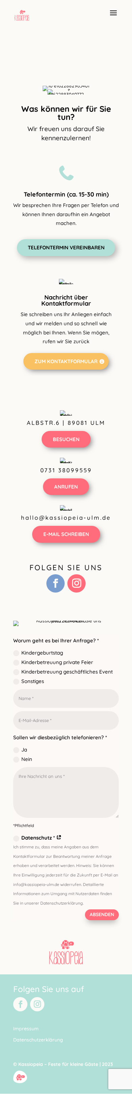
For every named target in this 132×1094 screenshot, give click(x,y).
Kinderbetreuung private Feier (57, 662)
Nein (26, 759)
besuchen (66, 439)
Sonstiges (32, 681)
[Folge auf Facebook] (55, 583)
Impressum (26, 1029)
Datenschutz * (38, 837)
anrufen (66, 486)
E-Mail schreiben (66, 534)
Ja (24, 749)
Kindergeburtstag (42, 652)
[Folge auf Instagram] (76, 583)
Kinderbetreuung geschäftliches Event (67, 671)
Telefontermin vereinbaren (66, 247)
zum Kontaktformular (66, 361)
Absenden (102, 914)
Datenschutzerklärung (38, 1040)
